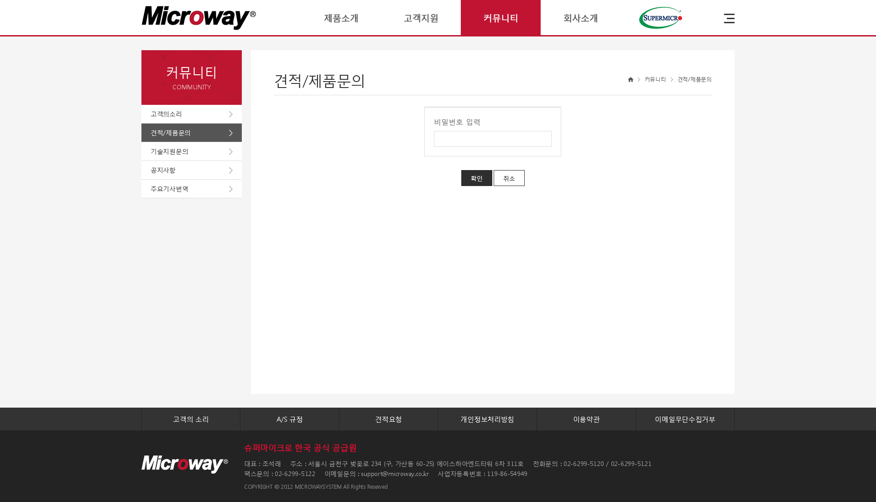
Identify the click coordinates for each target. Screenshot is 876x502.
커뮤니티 (501, 17)
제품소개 (341, 17)
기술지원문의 (169, 151)
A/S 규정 (289, 419)
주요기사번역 (169, 188)
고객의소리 (166, 113)
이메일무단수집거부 (685, 419)
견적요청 (388, 419)
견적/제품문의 (171, 132)
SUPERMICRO (660, 17)
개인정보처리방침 (487, 419)
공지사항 (163, 170)
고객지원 (421, 17)
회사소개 (580, 17)
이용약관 (586, 419)
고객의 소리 (191, 419)
